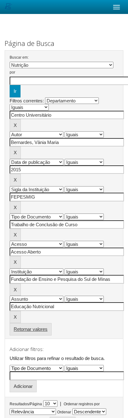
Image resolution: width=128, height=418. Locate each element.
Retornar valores (31, 329)
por (12, 72)
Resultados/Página (26, 404)
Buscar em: (19, 57)
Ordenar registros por (82, 404)
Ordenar (64, 412)
